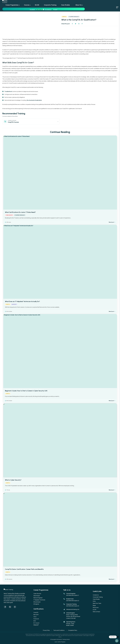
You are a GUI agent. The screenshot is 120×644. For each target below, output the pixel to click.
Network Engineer (38, 598)
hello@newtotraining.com (72, 609)
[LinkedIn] (10, 606)
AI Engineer (36, 604)
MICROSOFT (14, 304)
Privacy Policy (46, 630)
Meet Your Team (97, 603)
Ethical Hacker (37, 602)
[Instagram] (14, 606)
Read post (111, 222)
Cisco (34, 616)
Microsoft (35, 614)
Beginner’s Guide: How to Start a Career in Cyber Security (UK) (26, 391)
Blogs (94, 605)
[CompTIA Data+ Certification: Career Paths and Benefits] (60, 530)
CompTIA (64, 16)
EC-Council (36, 623)
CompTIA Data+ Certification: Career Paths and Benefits (24, 569)
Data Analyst (36, 595)
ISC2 (34, 621)
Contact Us (96, 595)
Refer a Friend (96, 611)
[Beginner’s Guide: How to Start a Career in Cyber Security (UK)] (60, 351)
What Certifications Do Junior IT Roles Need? (20, 212)
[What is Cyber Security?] (60, 440)
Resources (96, 607)
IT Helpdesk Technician (39, 600)
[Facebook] (5, 606)
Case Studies (96, 599)
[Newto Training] (43, 1)
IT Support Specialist (74, 16)
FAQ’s (94, 601)
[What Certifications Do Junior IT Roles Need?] (60, 172)
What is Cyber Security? (13, 480)
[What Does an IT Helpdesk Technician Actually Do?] (60, 262)
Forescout (36, 619)
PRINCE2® (36, 625)
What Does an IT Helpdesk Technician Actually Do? (22, 301)
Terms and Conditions (59, 630)
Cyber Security (9, 215)
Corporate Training (98, 597)
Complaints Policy (72, 630)
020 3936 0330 (70, 595)
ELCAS (94, 609)
